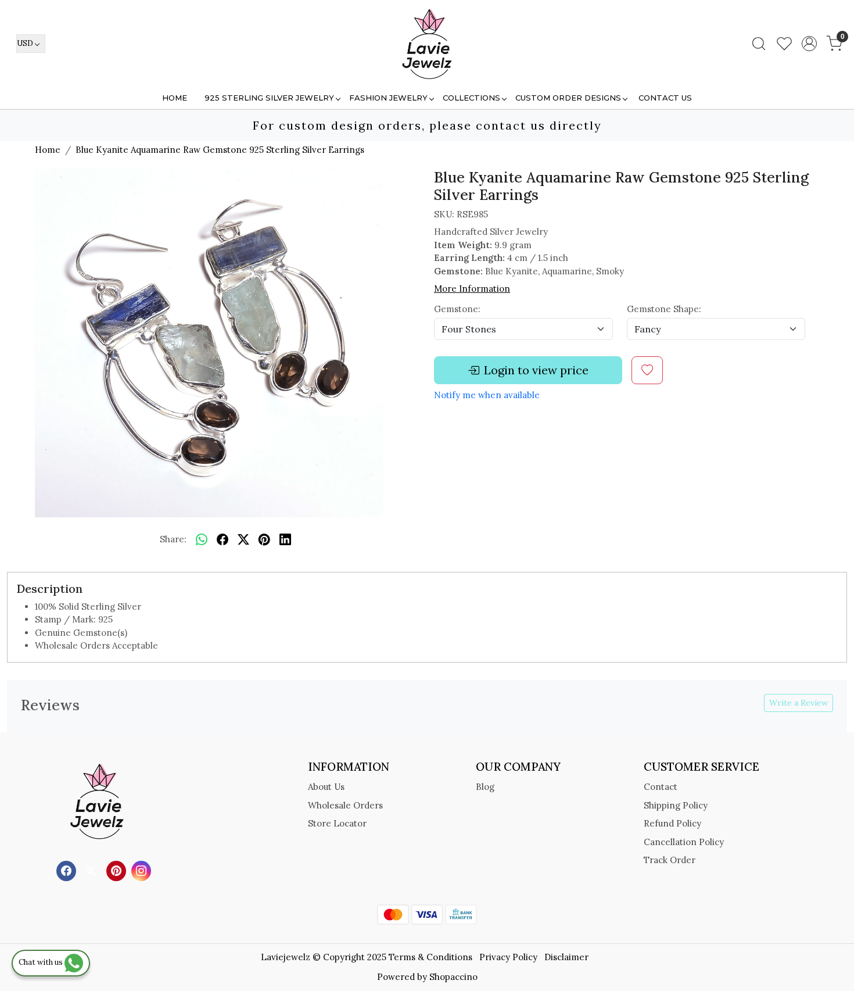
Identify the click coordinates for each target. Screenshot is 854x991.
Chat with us (41, 962)
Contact (660, 786)
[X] (92, 869)
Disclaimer (566, 957)
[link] (759, 43)
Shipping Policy (676, 805)
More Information (472, 288)
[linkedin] (285, 540)
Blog (485, 786)
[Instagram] (142, 869)
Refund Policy (672, 823)
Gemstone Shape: (664, 308)
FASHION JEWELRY (388, 97)
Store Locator (337, 823)
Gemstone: (457, 308)
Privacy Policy (508, 957)
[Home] (427, 43)
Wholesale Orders (345, 805)
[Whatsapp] (201, 540)
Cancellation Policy (684, 841)
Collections (471, 97)
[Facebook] (67, 869)
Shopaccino (453, 976)
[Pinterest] (117, 869)
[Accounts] (809, 43)
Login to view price (536, 370)
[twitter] (243, 540)
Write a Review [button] (798, 702)
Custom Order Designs (568, 97)
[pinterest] (264, 540)
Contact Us (665, 97)
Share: (173, 539)
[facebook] (222, 540)
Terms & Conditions (430, 957)
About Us (326, 786)
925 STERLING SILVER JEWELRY (269, 97)
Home (174, 97)
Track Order (669, 859)
